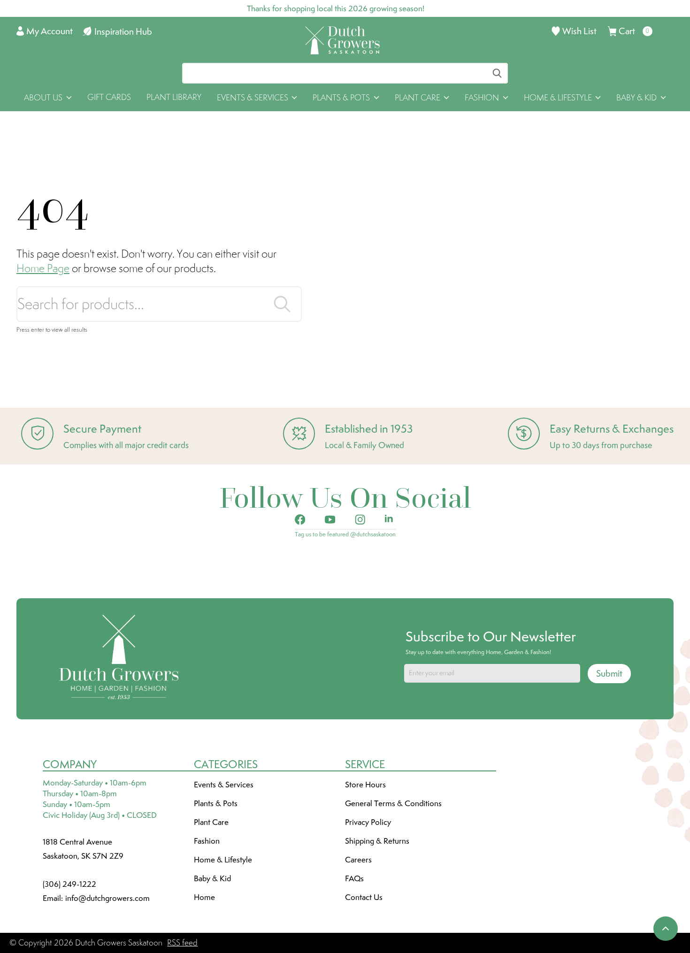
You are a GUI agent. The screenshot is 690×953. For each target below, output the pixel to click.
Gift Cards (109, 97)
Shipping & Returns (377, 841)
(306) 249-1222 (69, 884)
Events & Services (223, 784)
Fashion (207, 841)
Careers (358, 859)
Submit (609, 673)
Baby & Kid (212, 878)
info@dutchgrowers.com (107, 898)
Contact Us (364, 897)
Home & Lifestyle (223, 859)
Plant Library (173, 97)
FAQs (354, 878)
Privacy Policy (368, 822)
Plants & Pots (216, 803)
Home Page (42, 268)
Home (204, 897)
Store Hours (365, 784)
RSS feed (182, 943)
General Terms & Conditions (393, 803)
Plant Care (211, 822)
